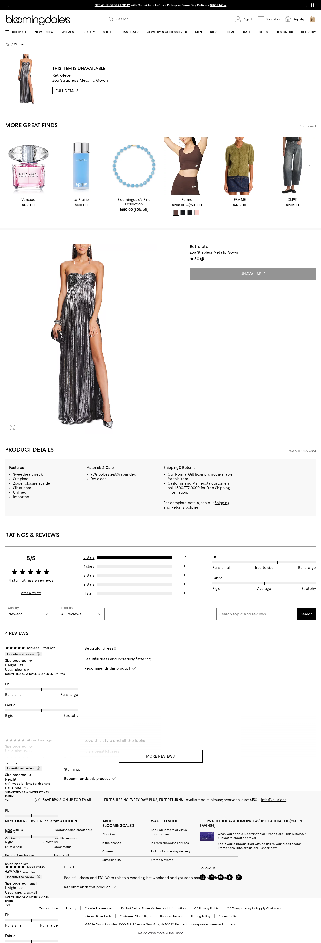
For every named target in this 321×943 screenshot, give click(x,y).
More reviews (160, 756)
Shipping (222, 503)
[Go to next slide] (307, 5)
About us (108, 834)
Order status (62, 847)
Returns (178, 507)
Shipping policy (16, 864)
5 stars (89, 557)
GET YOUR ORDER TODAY (112, 5)
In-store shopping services (170, 843)
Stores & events (162, 860)
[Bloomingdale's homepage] (7, 44)
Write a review (31, 593)
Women (19, 44)
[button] (81, 339)
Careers (108, 851)
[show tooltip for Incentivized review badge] (37, 654)
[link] (28, 202)
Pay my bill (61, 855)
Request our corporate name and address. (205, 924)
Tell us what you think (20, 872)
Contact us (13, 838)
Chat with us (14, 830)
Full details (67, 91)
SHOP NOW (218, 5)
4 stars (88, 566)
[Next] (310, 166)
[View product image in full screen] (12, 427)
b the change (111, 843)
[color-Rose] (196, 212)
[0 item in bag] (312, 19)
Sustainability (112, 860)
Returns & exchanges (20, 855)
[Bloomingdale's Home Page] (38, 20)
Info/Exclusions (273, 800)
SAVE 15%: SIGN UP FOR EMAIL (67, 800)
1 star (89, 593)
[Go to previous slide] (8, 5)
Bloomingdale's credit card (73, 830)
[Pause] (313, 5)
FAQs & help (13, 847)
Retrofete (61, 75)
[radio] (176, 212)
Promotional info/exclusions (238, 848)
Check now (269, 848)
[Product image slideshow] (81, 339)
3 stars (88, 575)
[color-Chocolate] (175, 212)
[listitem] (160, 5)
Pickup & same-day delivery (170, 851)
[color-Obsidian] (189, 212)
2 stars (88, 584)
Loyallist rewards (66, 838)
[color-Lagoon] (182, 212)
